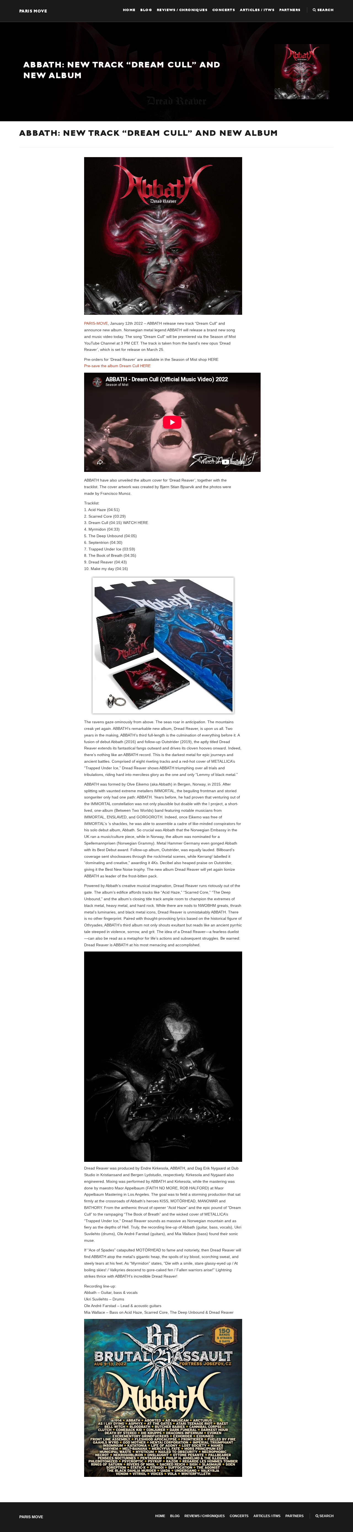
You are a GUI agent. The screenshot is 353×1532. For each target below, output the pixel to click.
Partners (289, 10)
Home (129, 10)
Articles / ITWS (257, 10)
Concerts (223, 10)
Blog (146, 10)
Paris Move (33, 11)
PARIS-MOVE (96, 323)
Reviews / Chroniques (182, 10)
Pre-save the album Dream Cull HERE (117, 366)
